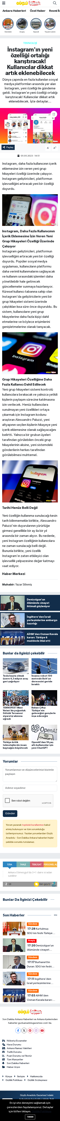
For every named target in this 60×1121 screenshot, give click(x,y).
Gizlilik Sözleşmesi (37, 1080)
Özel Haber (37, 10)
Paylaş (9, 147)
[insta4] (30, 481)
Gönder (10, 813)
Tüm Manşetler (15, 1059)
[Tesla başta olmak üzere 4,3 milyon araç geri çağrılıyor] (16, 666)
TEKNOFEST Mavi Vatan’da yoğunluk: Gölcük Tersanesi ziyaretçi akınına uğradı (14, 713)
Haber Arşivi (13, 1067)
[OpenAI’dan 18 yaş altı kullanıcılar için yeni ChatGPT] (44, 732)
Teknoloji (30, 43)
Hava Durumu (14, 1044)
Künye (9, 1076)
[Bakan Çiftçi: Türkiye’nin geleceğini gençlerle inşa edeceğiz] (44, 697)
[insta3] (30, 353)
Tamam (30, 1117)
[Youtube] (42, 1030)
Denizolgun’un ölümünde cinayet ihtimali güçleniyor (40, 948)
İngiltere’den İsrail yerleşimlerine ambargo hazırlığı (39, 981)
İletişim (21, 1076)
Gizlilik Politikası (14, 1080)
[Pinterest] (30, 1030)
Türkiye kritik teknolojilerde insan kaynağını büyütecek (15, 745)
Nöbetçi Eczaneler (17, 1040)
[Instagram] (36, 1030)
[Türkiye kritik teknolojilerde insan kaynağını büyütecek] (16, 732)
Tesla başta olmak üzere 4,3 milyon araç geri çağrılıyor (15, 679)
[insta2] (30, 209)
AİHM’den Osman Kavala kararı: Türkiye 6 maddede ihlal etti (41, 998)
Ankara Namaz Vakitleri (19, 1048)
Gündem (32, 924)
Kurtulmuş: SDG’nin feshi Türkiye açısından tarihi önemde (42, 931)
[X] (24, 1030)
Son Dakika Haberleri (18, 1063)
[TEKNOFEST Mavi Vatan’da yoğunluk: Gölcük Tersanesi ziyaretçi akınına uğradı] (16, 697)
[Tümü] (55, 915)
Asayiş (31, 941)
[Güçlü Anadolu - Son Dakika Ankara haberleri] (28, 3)
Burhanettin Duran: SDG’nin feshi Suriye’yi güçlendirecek (41, 965)
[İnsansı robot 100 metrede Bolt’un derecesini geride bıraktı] (44, 666)
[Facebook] (18, 1030)
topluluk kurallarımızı (33, 825)
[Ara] (55, 3)
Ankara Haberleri (14, 10)
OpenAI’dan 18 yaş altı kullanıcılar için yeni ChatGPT (42, 745)
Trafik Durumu (14, 1052)
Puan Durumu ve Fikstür (19, 1056)
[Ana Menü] (3, 3)
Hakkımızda (36, 1076)
